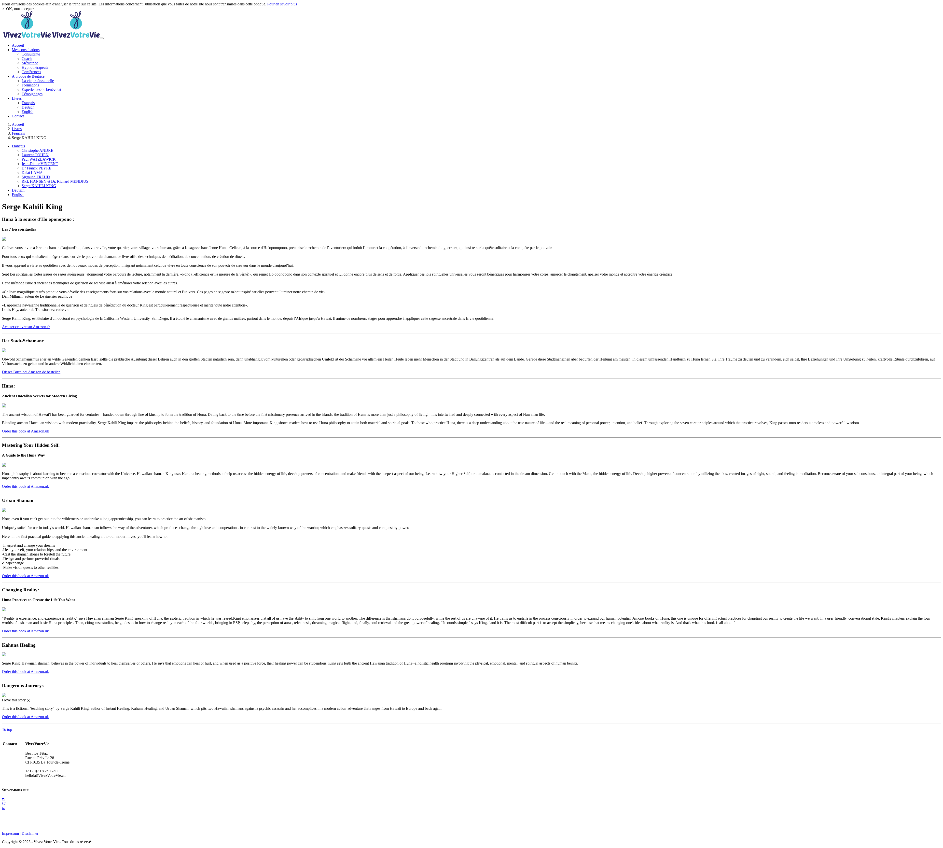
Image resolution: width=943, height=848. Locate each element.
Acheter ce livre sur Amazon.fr (26, 327)
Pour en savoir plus (282, 4)
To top (7, 729)
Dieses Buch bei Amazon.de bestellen (31, 372)
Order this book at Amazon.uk (25, 431)
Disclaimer (30, 833)
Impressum (10, 833)
